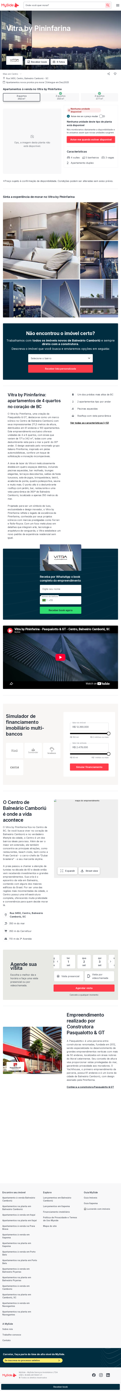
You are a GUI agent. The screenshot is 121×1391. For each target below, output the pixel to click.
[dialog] (60, 695)
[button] (28, 704)
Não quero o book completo (61, 722)
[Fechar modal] (96, 666)
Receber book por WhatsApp (60, 713)
